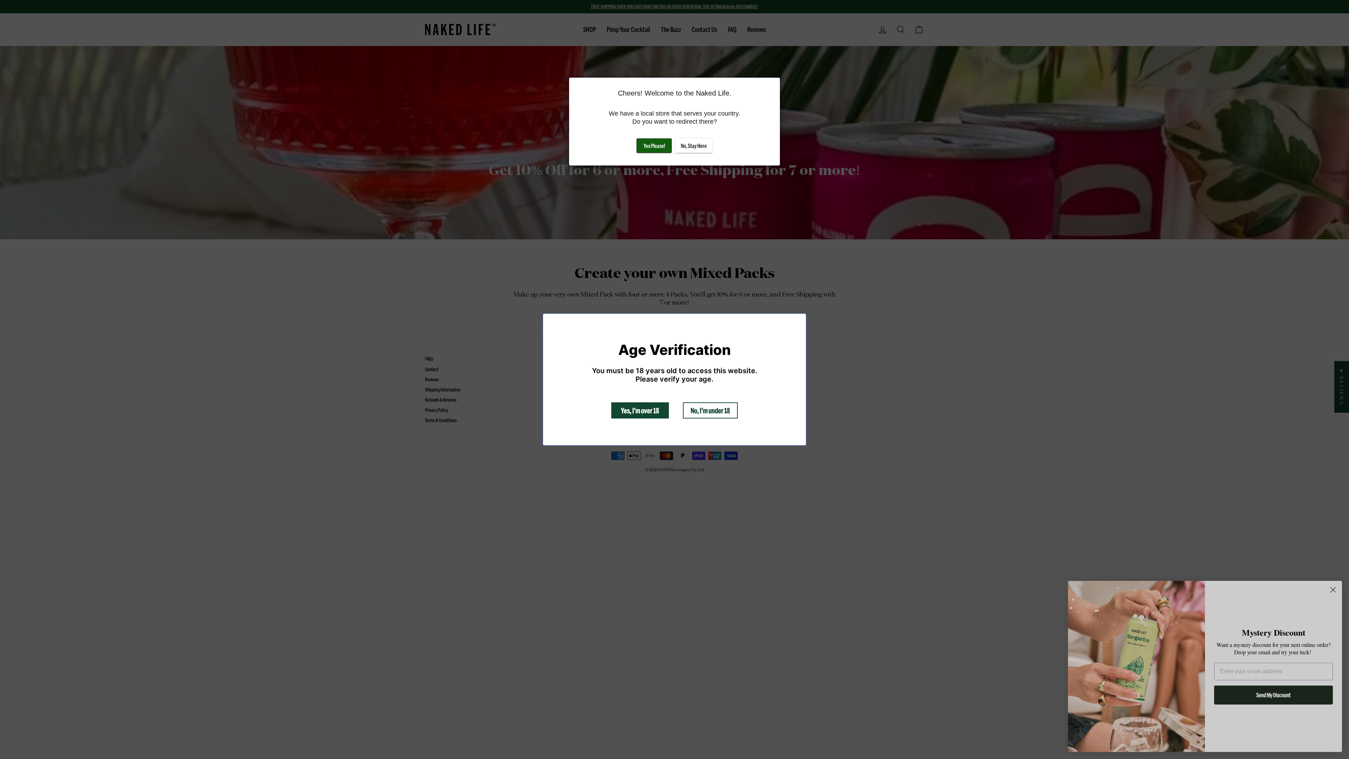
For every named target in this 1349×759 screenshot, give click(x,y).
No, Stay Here (694, 145)
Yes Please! (654, 145)
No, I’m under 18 (710, 410)
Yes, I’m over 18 (640, 410)
